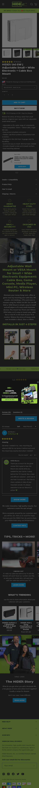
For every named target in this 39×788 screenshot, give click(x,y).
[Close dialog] (37, 382)
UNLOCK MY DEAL (9, 399)
